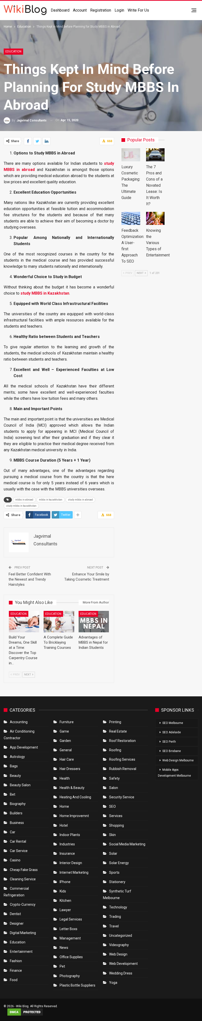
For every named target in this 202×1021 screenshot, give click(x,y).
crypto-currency (22, 904)
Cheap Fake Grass (24, 870)
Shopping (116, 825)
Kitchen (65, 901)
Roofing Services (122, 759)
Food (13, 980)
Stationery (117, 882)
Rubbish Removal (122, 769)
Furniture (67, 722)
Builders (16, 813)
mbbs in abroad (24, 499)
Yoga (113, 983)
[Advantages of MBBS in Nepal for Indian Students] (94, 621)
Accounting (19, 722)
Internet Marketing (74, 872)
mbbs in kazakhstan (50, 499)
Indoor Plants (70, 835)
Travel (114, 926)
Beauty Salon (20, 785)
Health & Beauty (72, 788)
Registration (100, 10)
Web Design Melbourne (178, 760)
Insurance (67, 853)
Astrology (17, 757)
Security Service (121, 797)
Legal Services (71, 919)
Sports (114, 872)
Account (80, 10)
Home (64, 806)
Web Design (118, 954)
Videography (119, 945)
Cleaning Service (23, 879)
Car (12, 832)
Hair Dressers (70, 769)
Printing (115, 722)
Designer (17, 923)
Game (64, 731)
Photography (70, 976)
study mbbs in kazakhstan (21, 505)
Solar (113, 853)
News (64, 948)
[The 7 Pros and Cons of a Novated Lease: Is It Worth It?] (155, 154)
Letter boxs (68, 929)
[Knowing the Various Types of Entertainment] (155, 218)
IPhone (65, 882)
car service (19, 851)
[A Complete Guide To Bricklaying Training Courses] (59, 621)
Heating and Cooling (75, 797)
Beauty (15, 776)
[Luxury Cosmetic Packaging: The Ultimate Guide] (130, 154)
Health (65, 778)
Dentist (15, 914)
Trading (115, 917)
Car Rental (18, 841)
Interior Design (71, 863)
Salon (113, 788)
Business (17, 823)
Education (13, 51)
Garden (65, 741)
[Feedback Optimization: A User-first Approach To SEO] (130, 218)
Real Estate (118, 731)
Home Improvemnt (74, 816)
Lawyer (65, 910)
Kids (63, 891)
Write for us (138, 10)
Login (119, 10)
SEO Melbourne (172, 723)
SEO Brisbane (171, 751)
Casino (15, 860)
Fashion (16, 961)
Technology (118, 907)
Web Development (123, 964)
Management (70, 938)
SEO (112, 806)
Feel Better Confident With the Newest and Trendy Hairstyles (30, 579)
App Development (24, 747)
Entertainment (21, 952)
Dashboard (60, 10)
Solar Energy (119, 863)
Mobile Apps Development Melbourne (174, 772)
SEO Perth (169, 741)
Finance (16, 970)
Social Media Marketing (127, 844)
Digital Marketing (23, 933)
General (66, 750)
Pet (62, 966)
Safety (114, 778)
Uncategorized (120, 935)
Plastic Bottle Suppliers (77, 985)
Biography (18, 804)
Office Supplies (71, 957)
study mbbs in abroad (80, 499)
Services (115, 816)
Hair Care (67, 759)
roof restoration (122, 741)
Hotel (64, 825)
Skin (112, 835)
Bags (14, 766)
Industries (67, 844)
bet (12, 794)
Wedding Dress (121, 973)
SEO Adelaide (171, 732)
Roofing (115, 750)
